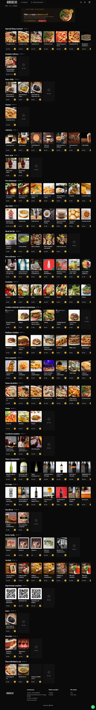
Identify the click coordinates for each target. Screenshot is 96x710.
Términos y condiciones (32, 698)
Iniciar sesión (73, 694)
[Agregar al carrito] (15, 49)
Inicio (6, 5)
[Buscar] (81, 2)
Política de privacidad (31, 700)
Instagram (51, 692)
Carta (10, 5)
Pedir (71, 692)
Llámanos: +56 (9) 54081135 (33, 692)
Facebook (51, 694)
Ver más (25, 28)
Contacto (15, 5)
